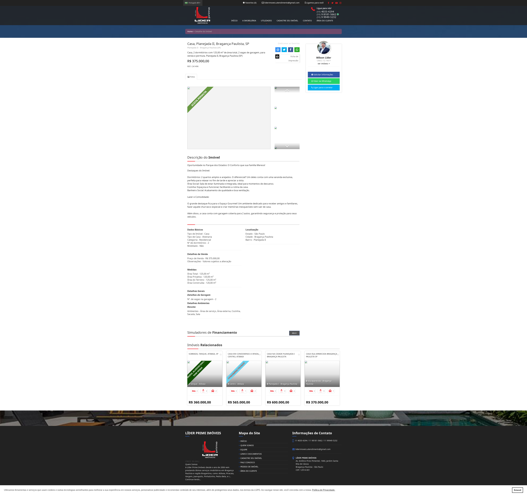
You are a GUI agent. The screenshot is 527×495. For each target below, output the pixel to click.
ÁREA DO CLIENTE (325, 20)
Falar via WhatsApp (322, 81)
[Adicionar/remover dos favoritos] (221, 354)
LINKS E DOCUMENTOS (251, 454)
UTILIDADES (266, 20)
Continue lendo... (193, 479)
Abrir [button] (294, 333)
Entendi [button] (517, 490)
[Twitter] (332, 3)
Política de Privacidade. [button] (323, 490)
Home (190, 31)
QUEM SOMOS (247, 445)
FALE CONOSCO (247, 462)
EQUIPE (243, 449)
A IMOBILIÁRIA (249, 20)
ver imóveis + (324, 63)
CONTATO (307, 20)
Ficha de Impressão (293, 58)
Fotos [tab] (192, 76)
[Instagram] (340, 3)
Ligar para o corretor (323, 87)
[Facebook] (328, 3)
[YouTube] (336, 3)
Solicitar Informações (323, 74)
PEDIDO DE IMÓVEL (249, 466)
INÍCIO (234, 20)
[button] (287, 90)
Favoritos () (250, 2)
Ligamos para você (314, 2)
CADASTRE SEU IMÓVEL (287, 20)
